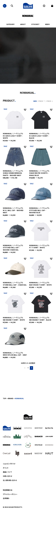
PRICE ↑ (41, 101)
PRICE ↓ (50, 101)
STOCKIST (35, 24)
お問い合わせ (7, 476)
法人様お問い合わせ (10, 480)
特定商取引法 (7, 490)
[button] (24, 368)
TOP (4, 398)
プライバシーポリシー (10, 494)
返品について (7, 472)
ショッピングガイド (9, 464)
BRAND (10, 398)
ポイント (5, 468)
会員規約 (6, 498)
